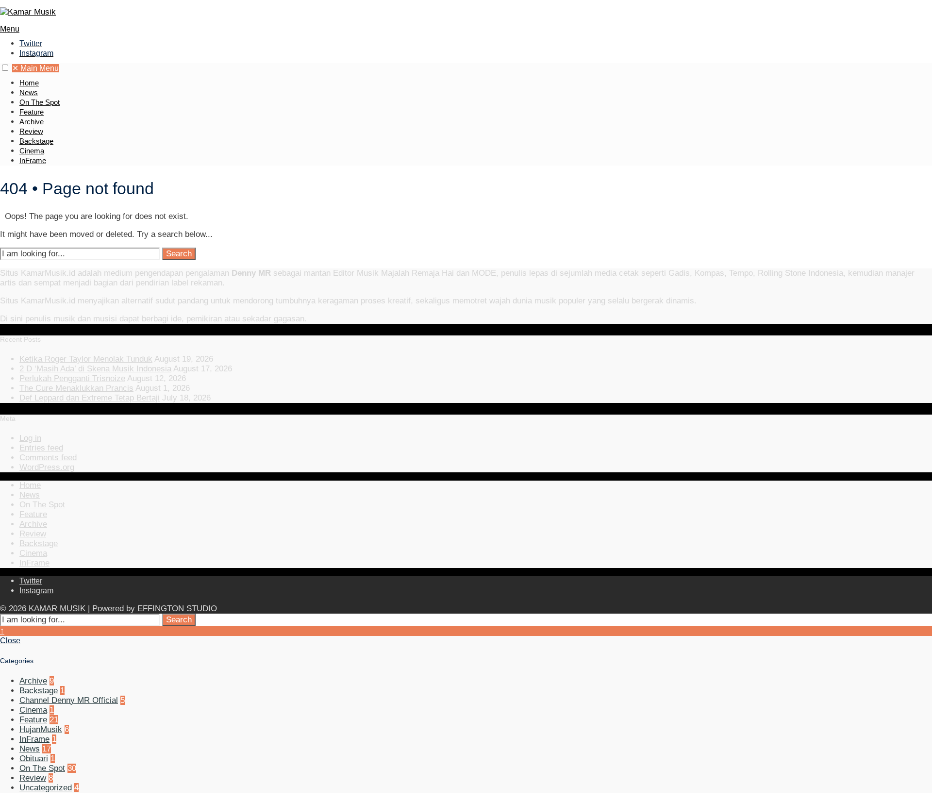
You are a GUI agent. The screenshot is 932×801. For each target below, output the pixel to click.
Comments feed (48, 457)
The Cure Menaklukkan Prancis (76, 388)
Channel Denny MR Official (68, 700)
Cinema (31, 151)
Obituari (33, 758)
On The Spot (39, 102)
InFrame (32, 160)
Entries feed (41, 447)
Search (179, 253)
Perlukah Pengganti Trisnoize (72, 378)
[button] (5, 68)
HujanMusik (40, 729)
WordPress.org (46, 467)
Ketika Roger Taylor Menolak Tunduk (85, 359)
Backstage (36, 141)
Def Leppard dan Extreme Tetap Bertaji (89, 397)
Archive (31, 121)
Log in (30, 438)
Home (29, 83)
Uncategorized (45, 787)
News (28, 92)
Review (31, 131)
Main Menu (35, 68)
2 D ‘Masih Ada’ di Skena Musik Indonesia (95, 368)
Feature (31, 112)
